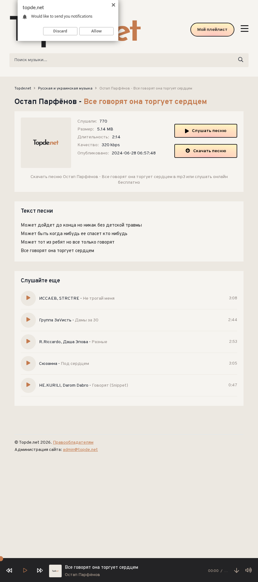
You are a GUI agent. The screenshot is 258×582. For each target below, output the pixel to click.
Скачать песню (209, 151)
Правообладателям (73, 442)
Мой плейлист (212, 29)
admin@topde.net (80, 449)
